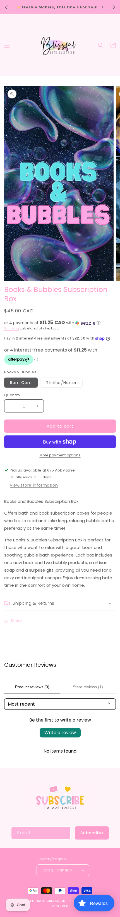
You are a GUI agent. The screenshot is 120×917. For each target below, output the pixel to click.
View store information (34, 485)
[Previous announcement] (6, 7)
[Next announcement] (114, 7)
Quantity (12, 395)
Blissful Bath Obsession (44, 901)
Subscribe (91, 833)
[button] (7, 45)
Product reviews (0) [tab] (32, 687)
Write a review (60, 732)
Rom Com (21, 382)
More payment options (60, 455)
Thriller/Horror (61, 382)
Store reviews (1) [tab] (88, 687)
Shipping (11, 328)
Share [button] (16, 620)
